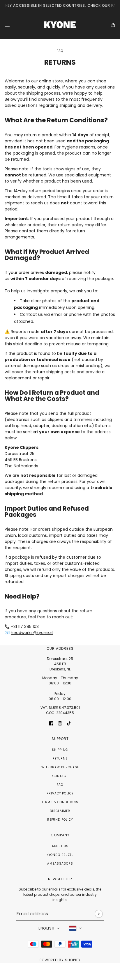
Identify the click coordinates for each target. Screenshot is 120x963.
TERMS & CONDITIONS (60, 802)
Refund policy (60, 819)
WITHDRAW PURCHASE (60, 767)
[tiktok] (68, 723)
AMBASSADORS (60, 863)
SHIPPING (60, 750)
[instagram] (60, 723)
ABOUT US (60, 846)
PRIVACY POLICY (60, 793)
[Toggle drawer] (7, 25)
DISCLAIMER (60, 811)
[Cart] (112, 24)
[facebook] (51, 723)
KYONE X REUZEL (60, 855)
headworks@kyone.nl (32, 633)
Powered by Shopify (60, 959)
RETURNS (60, 758)
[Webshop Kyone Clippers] (60, 24)
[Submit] (99, 914)
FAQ (60, 785)
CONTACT (60, 776)
